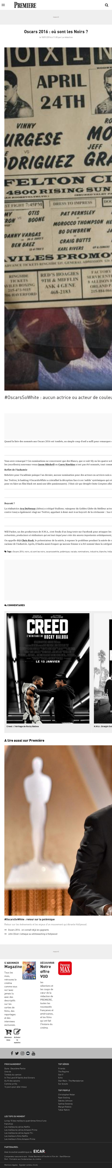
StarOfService (65, 1156)
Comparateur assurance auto (15, 1156)
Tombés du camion (12, 1074)
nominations (83, 551)
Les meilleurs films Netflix (16, 1136)
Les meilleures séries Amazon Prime (20, 1130)
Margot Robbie (64, 1106)
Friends (61, 1068)
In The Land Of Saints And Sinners (19, 1077)
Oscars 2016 (18, 551)
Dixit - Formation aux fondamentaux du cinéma (22, 1159)
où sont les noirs (37, 551)
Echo (60, 1077)
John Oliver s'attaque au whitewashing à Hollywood (32, 934)
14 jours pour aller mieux (15, 1087)
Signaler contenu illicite (28, 1165)
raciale (74, 551)
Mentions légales (11, 1165)
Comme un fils (10, 1083)
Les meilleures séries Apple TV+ (18, 1133)
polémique (65, 551)
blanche (102, 551)
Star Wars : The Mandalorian (71, 1080)
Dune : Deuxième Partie (14, 1068)
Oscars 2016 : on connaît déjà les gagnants (28, 929)
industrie (94, 551)
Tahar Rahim (64, 1110)
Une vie (7, 1071)
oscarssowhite (52, 551)
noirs (27, 551)
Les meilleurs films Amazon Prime (19, 1139)
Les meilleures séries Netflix (17, 1127)
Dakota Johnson (65, 1100)
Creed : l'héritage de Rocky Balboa (23, 726)
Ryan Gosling (64, 1097)
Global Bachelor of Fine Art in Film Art (43, 1156)
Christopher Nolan (66, 1094)
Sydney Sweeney (65, 1103)
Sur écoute (63, 1083)
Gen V (60, 1074)
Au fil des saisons (12, 1080)
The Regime (63, 1071)
